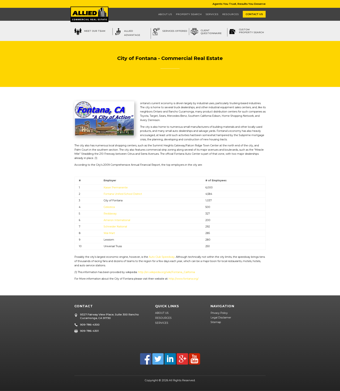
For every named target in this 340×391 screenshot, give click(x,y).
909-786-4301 (89, 330)
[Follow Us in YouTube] (194, 363)
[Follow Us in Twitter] (157, 363)
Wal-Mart (109, 233)
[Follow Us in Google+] (182, 363)
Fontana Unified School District (123, 194)
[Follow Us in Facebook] (145, 363)
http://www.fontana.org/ (184, 278)
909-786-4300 (90, 324)
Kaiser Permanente (116, 187)
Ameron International (117, 220)
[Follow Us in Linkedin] (170, 363)
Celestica (109, 207)
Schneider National (115, 226)
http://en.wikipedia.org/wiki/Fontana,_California (166, 272)
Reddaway (110, 213)
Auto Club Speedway (162, 256)
